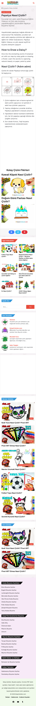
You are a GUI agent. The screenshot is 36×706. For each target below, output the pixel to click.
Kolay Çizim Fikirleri (18, 170)
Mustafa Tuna (14, 337)
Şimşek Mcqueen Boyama (9, 607)
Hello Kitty (4, 623)
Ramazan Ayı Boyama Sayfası (10, 662)
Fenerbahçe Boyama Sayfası (10, 674)
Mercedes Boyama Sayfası (9, 596)
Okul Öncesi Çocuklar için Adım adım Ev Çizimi (26, 275)
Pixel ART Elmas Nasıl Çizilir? (14, 446)
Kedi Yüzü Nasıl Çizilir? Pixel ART (15, 423)
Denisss (12, 319)
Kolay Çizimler (14, 8)
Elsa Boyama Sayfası (7, 620)
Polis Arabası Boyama (8, 605)
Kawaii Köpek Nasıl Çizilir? (17, 174)
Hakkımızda (14, 697)
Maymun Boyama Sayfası (9, 652)
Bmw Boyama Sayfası (8, 587)
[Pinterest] (24, 232)
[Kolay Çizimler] (12, 2)
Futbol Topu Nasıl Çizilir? (12, 493)
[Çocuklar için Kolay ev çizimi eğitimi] (9, 267)
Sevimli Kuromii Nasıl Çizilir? (13, 517)
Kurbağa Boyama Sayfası (9, 650)
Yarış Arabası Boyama (8, 610)
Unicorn (3, 631)
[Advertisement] (18, 148)
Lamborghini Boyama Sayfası (10, 593)
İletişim (7, 697)
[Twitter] (18, 232)
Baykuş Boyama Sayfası (8, 644)
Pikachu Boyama (6, 628)
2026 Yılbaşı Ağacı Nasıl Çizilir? (25, 292)
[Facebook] (11, 232)
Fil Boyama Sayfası (7, 647)
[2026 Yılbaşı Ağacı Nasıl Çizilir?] (27, 285)
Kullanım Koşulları (24, 697)
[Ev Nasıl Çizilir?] (9, 285)
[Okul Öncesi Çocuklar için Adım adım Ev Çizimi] (27, 267)
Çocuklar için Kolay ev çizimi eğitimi (9, 274)
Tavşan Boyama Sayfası (8, 641)
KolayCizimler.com (16, 328)
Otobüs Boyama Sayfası (8, 602)
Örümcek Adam (6, 626)
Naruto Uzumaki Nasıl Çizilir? (13, 469)
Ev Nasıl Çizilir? (7, 291)
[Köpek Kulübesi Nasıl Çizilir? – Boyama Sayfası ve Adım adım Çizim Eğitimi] (27, 248)
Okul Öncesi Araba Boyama (9, 599)
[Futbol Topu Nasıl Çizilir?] (9, 248)
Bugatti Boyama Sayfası (8, 590)
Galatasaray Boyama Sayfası (10, 671)
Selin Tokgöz (14, 345)
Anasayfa (5, 8)
